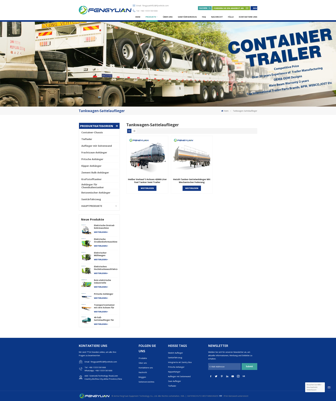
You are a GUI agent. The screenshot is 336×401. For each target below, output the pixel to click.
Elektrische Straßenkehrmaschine (105, 240)
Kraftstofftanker (91, 179)
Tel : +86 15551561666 (147, 10)
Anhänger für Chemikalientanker (92, 186)
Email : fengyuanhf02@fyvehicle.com (152, 5)
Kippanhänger (174, 371)
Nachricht (217, 16)
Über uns (168, 16)
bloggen (142, 377)
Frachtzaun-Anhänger (94, 152)
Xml (183, 396)
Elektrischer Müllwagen (100, 254)
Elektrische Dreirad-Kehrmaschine (104, 226)
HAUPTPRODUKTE (91, 206)
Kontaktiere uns (248, 16)
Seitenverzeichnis (146, 381)
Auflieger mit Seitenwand (96, 145)
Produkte (151, 16)
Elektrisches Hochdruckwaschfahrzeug (106, 267)
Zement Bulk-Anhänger (95, 172)
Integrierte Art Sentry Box (180, 362)
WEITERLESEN (100, 232)
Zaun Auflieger (174, 381)
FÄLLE (231, 16)
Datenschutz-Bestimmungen (202, 396)
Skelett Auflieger (175, 352)
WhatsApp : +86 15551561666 (98, 370)
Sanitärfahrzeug (187, 16)
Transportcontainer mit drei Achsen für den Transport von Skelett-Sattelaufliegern (104, 306)
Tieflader (86, 139)
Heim (137, 16)
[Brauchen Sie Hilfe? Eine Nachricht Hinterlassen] (329, 387)
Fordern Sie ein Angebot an (229, 8)
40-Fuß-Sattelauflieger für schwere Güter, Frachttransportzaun (105, 318)
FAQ (204, 16)
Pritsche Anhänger (92, 159)
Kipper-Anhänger (91, 165)
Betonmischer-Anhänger (95, 192)
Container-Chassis (92, 132)
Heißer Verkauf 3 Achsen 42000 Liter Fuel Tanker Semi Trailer (147, 181)
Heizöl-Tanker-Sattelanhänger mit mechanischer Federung (191, 181)
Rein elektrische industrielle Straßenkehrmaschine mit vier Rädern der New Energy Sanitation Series (105, 281)
